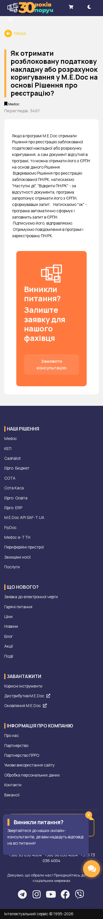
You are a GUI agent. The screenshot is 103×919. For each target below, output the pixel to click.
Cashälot (12, 458)
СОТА (9, 478)
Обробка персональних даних (32, 775)
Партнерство (16, 745)
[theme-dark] (89, 6)
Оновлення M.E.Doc (22, 705)
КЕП (7, 448)
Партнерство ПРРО (21, 755)
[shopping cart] (71, 6)
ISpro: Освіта (15, 498)
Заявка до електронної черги (31, 596)
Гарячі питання (18, 606)
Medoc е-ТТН (17, 537)
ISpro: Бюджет (16, 468)
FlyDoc (10, 527)
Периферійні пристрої (24, 547)
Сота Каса (14, 488)
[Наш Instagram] (36, 894)
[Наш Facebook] (65, 894)
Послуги (12, 566)
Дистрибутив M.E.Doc (24, 695)
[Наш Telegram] (22, 894)
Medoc (10, 438)
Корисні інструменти (23, 686)
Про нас (11, 735)
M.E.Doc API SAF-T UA (24, 517)
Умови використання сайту (29, 765)
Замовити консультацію (51, 364)
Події (8, 656)
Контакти (12, 784)
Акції (8, 646)
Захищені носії (17, 557)
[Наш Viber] (79, 894)
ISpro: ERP (13, 507)
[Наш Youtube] (50, 894)
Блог (8, 636)
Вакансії (11, 795)
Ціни (8, 616)
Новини (11, 626)
